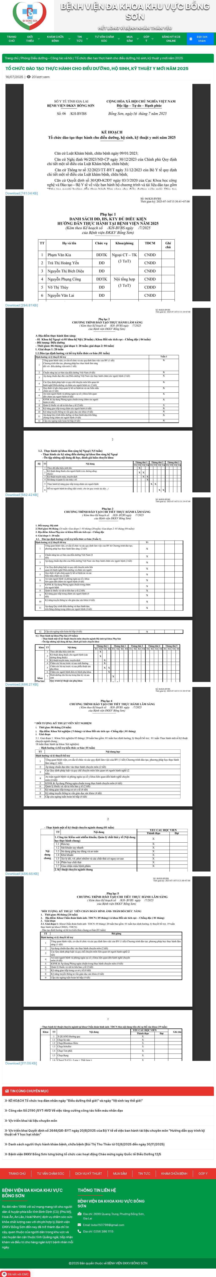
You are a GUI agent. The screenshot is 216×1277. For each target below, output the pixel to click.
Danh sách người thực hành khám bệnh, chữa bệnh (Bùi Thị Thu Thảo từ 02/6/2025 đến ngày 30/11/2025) (86, 1144)
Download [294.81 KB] (21, 305)
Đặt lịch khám (202, 39)
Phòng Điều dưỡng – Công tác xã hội (46, 58)
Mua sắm (130, 39)
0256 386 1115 (103, 1231)
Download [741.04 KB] (21, 193)
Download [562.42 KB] (21, 495)
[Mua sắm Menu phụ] (138, 38)
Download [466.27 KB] (21, 684)
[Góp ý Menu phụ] (153, 38)
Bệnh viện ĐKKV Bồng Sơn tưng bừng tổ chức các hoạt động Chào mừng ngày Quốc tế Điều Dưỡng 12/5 (84, 1154)
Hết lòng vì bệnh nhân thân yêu (135, 27)
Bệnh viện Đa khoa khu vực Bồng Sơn (135, 11)
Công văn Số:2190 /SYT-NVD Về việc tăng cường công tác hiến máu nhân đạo (65, 1110)
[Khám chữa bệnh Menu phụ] (70, 38)
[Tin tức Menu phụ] (88, 38)
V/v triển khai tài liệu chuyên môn (32, 1120)
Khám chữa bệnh (55, 39)
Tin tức (79, 39)
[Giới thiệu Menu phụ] (40, 38)
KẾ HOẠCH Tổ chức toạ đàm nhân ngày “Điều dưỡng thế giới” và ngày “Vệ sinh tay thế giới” (75, 1100)
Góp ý (146, 39)
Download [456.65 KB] (22, 874)
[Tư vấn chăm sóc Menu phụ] (120, 38)
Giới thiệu (30, 39)
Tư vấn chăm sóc (104, 39)
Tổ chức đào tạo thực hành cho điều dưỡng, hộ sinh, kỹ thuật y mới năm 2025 (96, 68)
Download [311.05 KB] (21, 1063)
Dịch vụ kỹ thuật (88, 1174)
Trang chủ (11, 39)
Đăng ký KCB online (171, 39)
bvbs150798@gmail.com (107, 1225)
